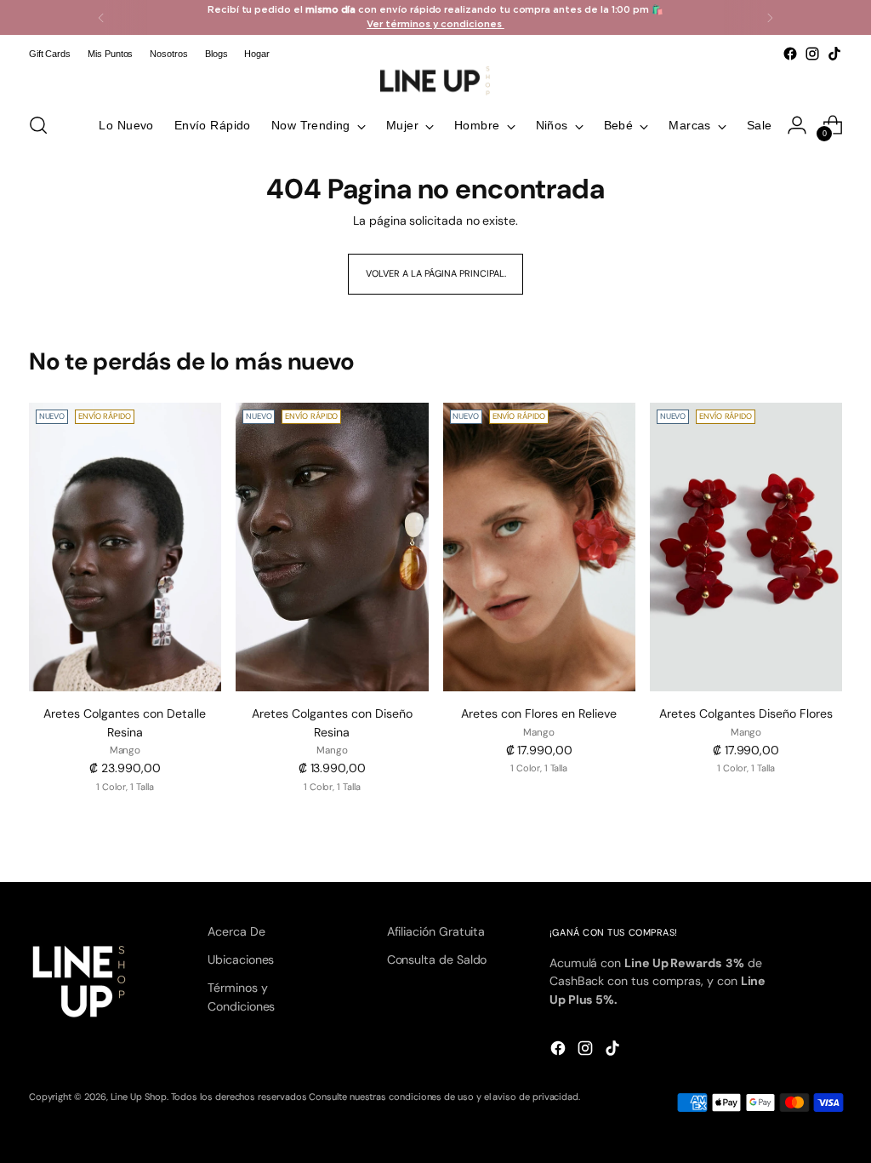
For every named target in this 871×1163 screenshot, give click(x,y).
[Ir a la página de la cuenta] (797, 125)
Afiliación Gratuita (436, 931)
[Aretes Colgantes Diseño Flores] (746, 547)
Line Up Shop (139, 1097)
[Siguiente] (769, 17)
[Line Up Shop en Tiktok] (834, 53)
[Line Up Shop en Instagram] (812, 53)
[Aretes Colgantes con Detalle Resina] (125, 547)
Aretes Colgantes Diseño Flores (746, 713)
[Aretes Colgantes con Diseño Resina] (332, 547)
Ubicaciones (241, 959)
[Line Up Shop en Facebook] (790, 53)
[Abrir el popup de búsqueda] (38, 125)
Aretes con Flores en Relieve (539, 713)
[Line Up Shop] (435, 81)
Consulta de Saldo (437, 959)
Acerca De (236, 931)
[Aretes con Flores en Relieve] (539, 547)
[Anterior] (101, 17)
